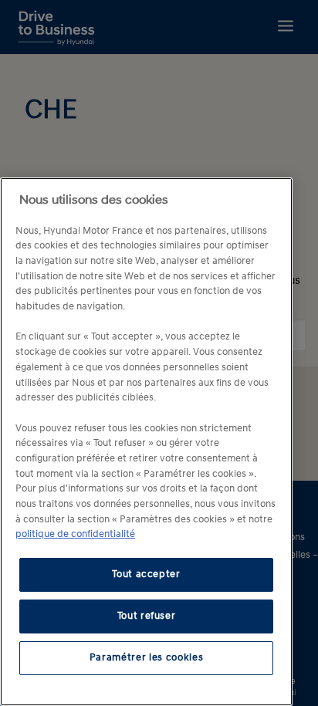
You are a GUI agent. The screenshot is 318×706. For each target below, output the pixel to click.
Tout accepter (146, 574)
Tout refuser (146, 616)
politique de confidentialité (75, 534)
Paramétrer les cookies (146, 658)
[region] (146, 441)
